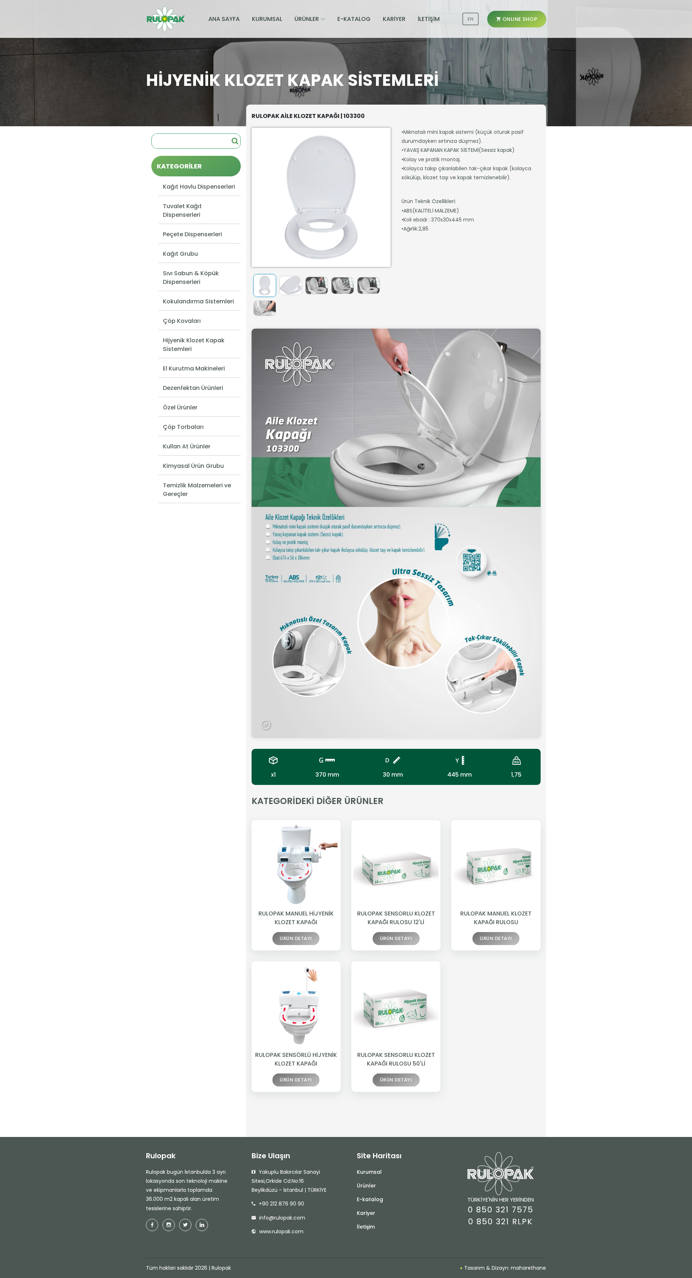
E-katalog (370, 1199)
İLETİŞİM (429, 19)
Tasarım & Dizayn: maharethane (504, 1268)
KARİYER (394, 19)
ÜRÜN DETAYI (296, 938)
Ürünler (366, 1185)
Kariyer (366, 1213)
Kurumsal (369, 1172)
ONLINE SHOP (519, 19)
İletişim (366, 1226)
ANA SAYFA (224, 19)
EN (470, 19)
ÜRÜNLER (306, 19)
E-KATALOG (354, 19)
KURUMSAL (267, 19)
